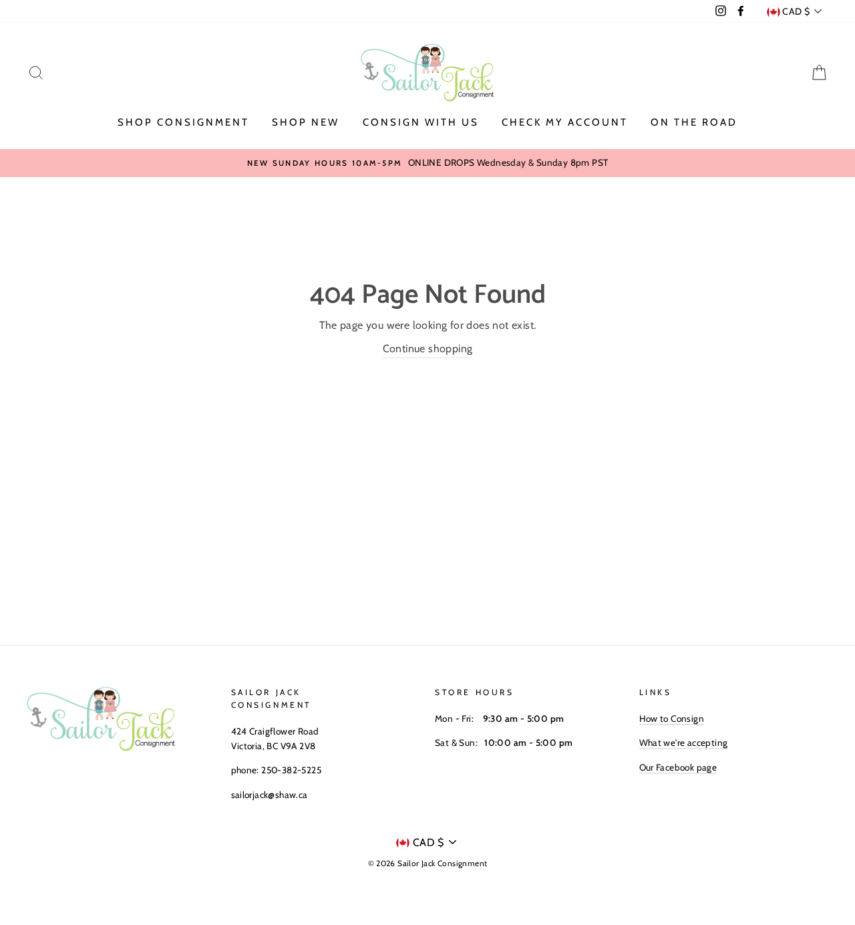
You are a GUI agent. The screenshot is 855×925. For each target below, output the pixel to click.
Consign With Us (421, 122)
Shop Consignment (183, 122)
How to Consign (672, 718)
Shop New (305, 122)
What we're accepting (683, 742)
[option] (427, 163)
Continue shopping (428, 348)
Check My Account (565, 122)
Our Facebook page (678, 767)
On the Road (694, 122)
